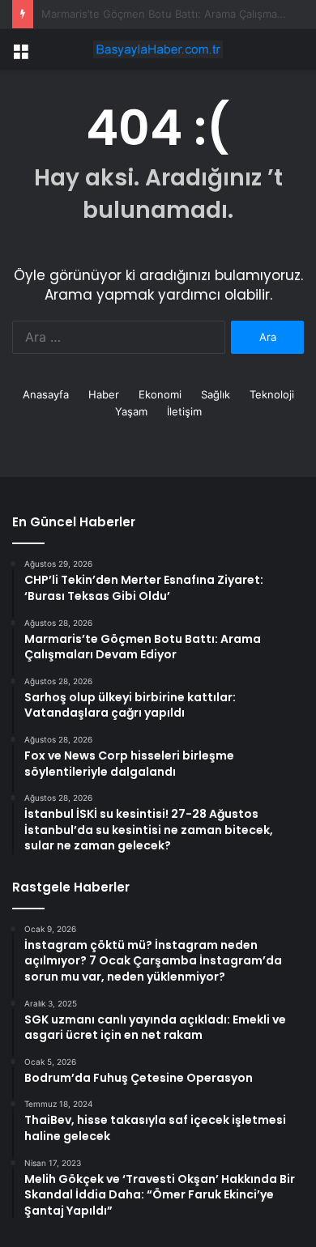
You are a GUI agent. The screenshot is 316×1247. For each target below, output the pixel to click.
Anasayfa (46, 394)
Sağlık (215, 394)
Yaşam (131, 411)
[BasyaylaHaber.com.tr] (158, 49)
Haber (103, 394)
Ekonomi (160, 394)
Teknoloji (272, 394)
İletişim (184, 411)
